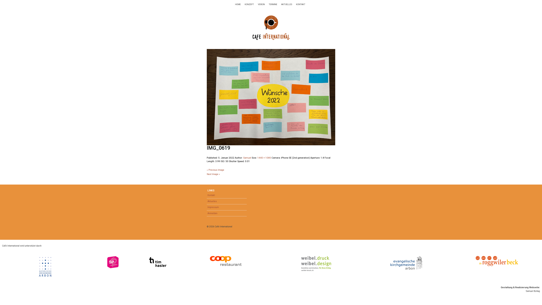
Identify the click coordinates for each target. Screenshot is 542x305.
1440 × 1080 (264, 157)
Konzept (249, 4)
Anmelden (212, 213)
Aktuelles (286, 4)
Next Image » (213, 174)
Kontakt (300, 4)
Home (238, 4)
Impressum (213, 207)
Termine (273, 4)
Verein (261, 4)
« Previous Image (215, 170)
